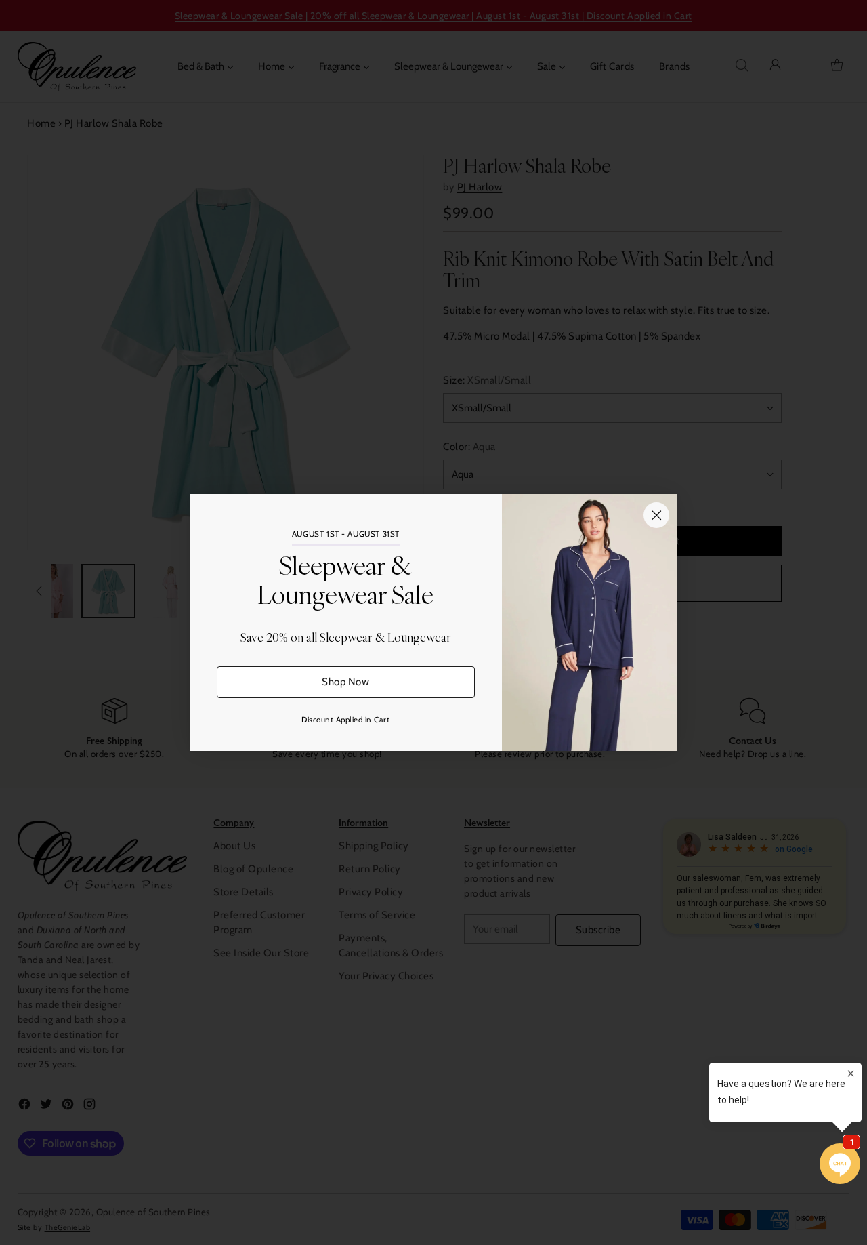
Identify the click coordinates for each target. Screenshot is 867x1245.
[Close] (656, 515)
